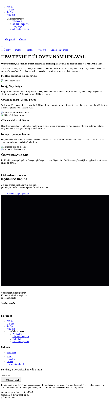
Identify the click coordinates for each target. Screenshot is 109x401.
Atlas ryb (11, 15)
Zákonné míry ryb (20, 24)
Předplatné (17, 21)
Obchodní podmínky (16, 364)
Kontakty (11, 359)
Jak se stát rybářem (20, 29)
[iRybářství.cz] (54, 2)
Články (10, 7)
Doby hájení (18, 26)
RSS (9, 356)
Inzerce (10, 361)
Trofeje (10, 12)
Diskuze (10, 9)
